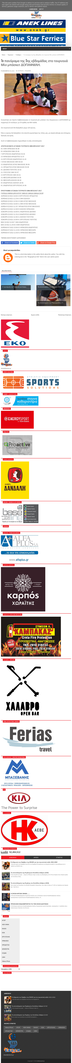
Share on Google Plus (47, 242)
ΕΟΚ (3, 932)
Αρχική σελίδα (35, 315)
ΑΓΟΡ (4, 920)
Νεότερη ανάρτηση (6, 315)
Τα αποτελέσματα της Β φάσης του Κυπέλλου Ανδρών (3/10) (30, 1015)
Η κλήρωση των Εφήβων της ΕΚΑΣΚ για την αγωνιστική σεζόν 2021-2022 (33, 997)
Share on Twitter (29, 242)
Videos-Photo (6, 961)
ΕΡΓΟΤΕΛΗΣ (6, 937)
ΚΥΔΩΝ (4, 953)
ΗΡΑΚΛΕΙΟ (5, 941)
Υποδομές (27, 70)
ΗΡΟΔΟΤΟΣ (5, 945)
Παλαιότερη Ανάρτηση (64, 315)
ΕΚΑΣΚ (4, 928)
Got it (41, 9)
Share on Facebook (11, 242)
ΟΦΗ (3, 957)
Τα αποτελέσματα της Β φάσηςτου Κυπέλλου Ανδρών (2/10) (29, 1006)
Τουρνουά (20, 70)
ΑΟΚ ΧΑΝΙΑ (5, 924)
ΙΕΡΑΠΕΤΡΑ (5, 949)
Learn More (33, 9)
